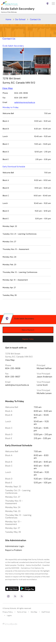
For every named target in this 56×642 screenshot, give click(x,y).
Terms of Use (21, 612)
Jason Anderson (44, 376)
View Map (7, 88)
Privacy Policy (8, 612)
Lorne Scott (42, 385)
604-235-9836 (12, 368)
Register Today (28, 339)
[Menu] (53, 3)
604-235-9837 (12, 376)
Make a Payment (28, 330)
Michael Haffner (44, 368)
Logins (9, 615)
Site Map (34, 612)
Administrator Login (14, 546)
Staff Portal (46, 612)
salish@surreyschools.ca (24, 102)
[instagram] (8, 596)
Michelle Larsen (44, 393)
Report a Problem (13, 550)
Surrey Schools (10, 608)
